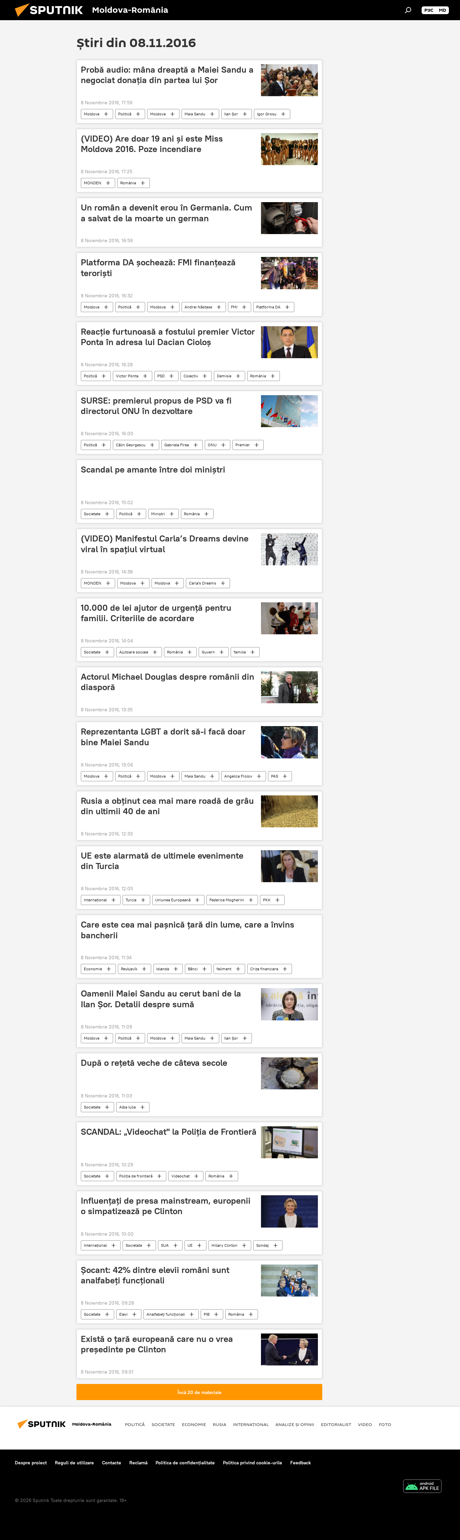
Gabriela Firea (176, 444)
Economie (93, 968)
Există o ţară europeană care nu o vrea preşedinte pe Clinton (157, 1344)
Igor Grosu (266, 113)
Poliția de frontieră (136, 1175)
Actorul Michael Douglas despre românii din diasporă (167, 681)
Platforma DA (268, 306)
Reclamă (138, 1463)
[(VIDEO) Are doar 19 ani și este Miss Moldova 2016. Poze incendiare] (289, 149)
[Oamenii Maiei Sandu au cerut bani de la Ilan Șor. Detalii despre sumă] (289, 1004)
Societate (92, 513)
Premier (242, 444)
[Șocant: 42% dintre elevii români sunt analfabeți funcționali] (289, 1281)
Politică (124, 113)
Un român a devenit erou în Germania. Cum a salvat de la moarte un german (166, 212)
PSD (161, 375)
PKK (267, 899)
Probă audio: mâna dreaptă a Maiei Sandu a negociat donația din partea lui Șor (167, 74)
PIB (206, 1314)
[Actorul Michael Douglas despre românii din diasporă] (289, 687)
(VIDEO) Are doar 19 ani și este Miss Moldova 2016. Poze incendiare (152, 143)
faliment (224, 968)
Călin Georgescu (130, 444)
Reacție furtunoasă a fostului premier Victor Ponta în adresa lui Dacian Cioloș (168, 336)
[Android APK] (422, 1487)
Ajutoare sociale (133, 651)
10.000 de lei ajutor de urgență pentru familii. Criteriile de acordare (156, 613)
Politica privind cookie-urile (252, 1463)
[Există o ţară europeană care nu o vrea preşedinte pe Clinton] (289, 1349)
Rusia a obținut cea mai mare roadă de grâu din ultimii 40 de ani (167, 806)
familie (240, 651)
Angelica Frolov (238, 776)
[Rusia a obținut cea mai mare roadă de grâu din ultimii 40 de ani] (289, 811)
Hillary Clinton (224, 1245)
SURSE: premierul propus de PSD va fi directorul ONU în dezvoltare (156, 405)
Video (365, 1424)
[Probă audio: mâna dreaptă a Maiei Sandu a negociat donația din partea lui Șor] (289, 80)
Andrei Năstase (198, 306)
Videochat (180, 1175)
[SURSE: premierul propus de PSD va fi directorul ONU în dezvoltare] (289, 411)
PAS (274, 776)
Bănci (193, 968)
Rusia (219, 1424)
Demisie (224, 375)
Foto (385, 1424)
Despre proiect (31, 1463)
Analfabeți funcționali (165, 1314)
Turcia (131, 899)
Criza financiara (264, 968)
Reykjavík (129, 968)
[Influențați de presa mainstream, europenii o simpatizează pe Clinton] (289, 1211)
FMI (234, 306)
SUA (165, 1245)
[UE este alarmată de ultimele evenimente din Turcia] (289, 866)
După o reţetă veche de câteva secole (154, 1062)
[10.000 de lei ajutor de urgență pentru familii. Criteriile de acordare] (289, 618)
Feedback (300, 1463)
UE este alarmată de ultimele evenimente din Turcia (162, 860)
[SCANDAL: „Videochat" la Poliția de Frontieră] (289, 1142)
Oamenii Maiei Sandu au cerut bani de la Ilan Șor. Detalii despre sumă (161, 998)
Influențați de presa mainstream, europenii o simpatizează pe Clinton (166, 1205)
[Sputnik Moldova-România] (51, 18)
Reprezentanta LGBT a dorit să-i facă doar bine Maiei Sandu (163, 736)
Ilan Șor (231, 113)
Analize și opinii (294, 1424)
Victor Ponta (127, 375)
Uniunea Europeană (173, 899)
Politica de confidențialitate (185, 1463)
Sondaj (262, 1245)
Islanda (162, 968)
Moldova (91, 113)
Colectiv (191, 375)
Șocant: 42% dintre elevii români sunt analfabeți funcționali (155, 1275)
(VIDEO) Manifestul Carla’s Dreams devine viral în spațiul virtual (165, 543)
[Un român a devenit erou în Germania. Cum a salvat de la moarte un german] (289, 218)
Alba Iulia (127, 1107)
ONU (212, 444)
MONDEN (92, 182)
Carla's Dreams (202, 583)
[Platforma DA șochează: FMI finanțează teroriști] (289, 273)
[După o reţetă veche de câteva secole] (289, 1073)
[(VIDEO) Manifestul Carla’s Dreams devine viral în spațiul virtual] (289, 549)
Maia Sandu (195, 113)
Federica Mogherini (226, 899)
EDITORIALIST (336, 1424)
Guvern (208, 651)
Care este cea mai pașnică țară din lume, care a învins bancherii (187, 929)
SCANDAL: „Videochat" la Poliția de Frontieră (169, 1131)
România (128, 182)
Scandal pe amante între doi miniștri (153, 469)
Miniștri (158, 513)
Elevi (123, 1314)
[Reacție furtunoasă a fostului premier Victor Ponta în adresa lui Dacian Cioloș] (289, 342)
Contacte (111, 1463)
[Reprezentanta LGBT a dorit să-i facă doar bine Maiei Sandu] (289, 742)
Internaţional (95, 899)
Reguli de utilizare (74, 1463)
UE (190, 1245)
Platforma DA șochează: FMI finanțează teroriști (158, 267)
